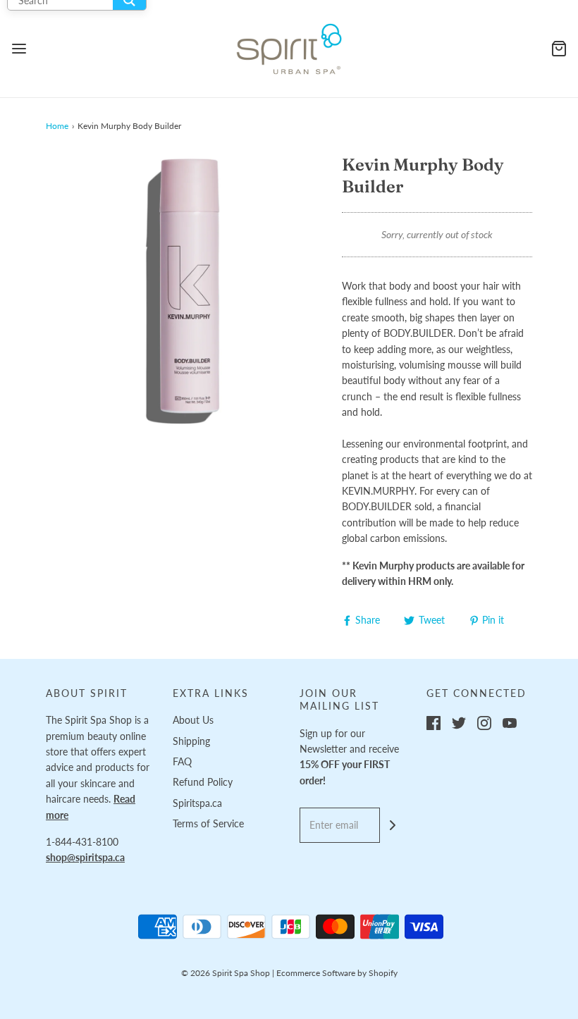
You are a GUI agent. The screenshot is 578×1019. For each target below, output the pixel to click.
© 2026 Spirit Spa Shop (225, 973)
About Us (193, 720)
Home (57, 126)
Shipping (191, 741)
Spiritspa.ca (197, 803)
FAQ (182, 761)
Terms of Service (208, 823)
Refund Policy (203, 782)
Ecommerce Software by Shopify (337, 973)
